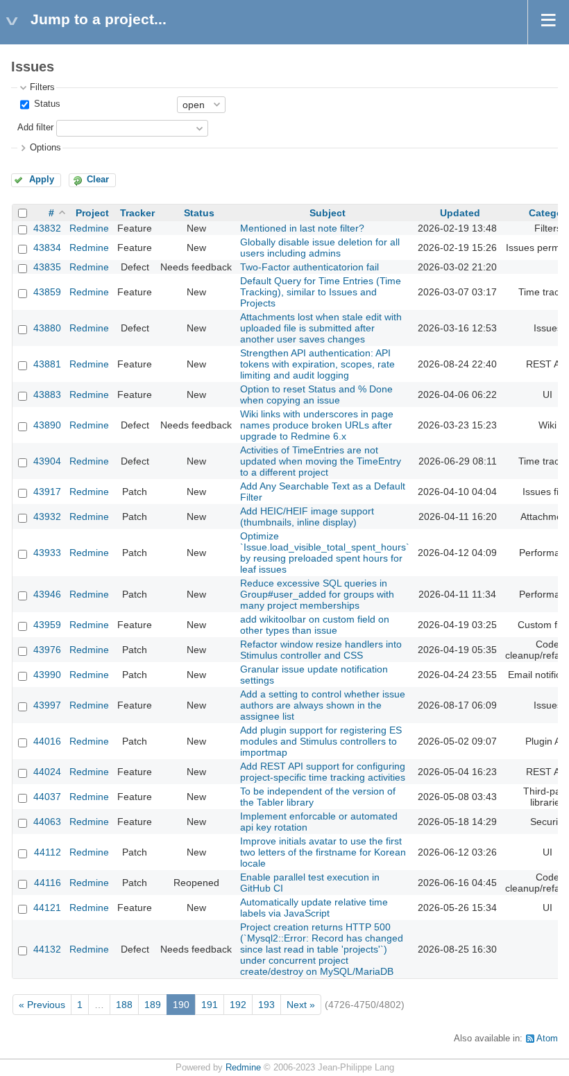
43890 (47, 425)
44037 (47, 796)
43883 (47, 394)
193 (266, 1004)
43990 (47, 674)
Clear (98, 179)
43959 (47, 624)
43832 (47, 228)
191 (209, 1004)
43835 (47, 266)
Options (45, 148)
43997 (47, 705)
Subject (327, 212)
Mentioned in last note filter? (302, 228)
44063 (47, 821)
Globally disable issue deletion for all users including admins (320, 247)
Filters (42, 87)
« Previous (42, 1004)
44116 (47, 882)
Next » (301, 1004)
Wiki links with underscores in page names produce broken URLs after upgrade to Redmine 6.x (316, 425)
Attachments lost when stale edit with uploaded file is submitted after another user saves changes (321, 328)
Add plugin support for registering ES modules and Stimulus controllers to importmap (321, 741)
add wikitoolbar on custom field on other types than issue (314, 625)
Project (92, 212)
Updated (460, 212)
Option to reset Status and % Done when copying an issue (316, 394)
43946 (47, 594)
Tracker (137, 212)
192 (238, 1004)
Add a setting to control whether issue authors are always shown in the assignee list (322, 705)
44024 (47, 771)
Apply (41, 179)
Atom (547, 1038)
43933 (47, 552)
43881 (47, 364)
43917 (47, 491)
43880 (47, 327)
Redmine (89, 228)
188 (124, 1004)
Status (45, 104)
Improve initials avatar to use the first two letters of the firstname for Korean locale (323, 852)
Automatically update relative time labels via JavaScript (314, 907)
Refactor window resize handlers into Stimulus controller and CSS (321, 650)
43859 (47, 291)
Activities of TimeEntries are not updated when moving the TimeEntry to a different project (320, 461)
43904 (47, 461)
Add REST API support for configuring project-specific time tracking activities (322, 772)
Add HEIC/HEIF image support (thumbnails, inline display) (307, 516)
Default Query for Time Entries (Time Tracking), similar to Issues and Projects (320, 292)
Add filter (35, 127)
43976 (47, 649)
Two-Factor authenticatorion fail (309, 266)
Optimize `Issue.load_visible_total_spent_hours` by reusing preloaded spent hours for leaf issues (324, 552)
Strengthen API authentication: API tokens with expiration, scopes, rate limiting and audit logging (317, 364)
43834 (47, 247)
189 (152, 1004)
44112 (47, 852)
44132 (47, 949)
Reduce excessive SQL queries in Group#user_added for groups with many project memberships (317, 594)
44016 (47, 741)
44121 (47, 907)
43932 (47, 516)
